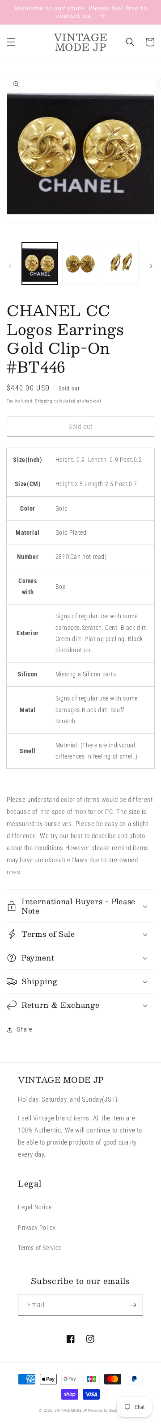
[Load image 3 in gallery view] (121, 264)
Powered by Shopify (105, 1410)
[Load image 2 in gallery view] (80, 264)
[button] (11, 42)
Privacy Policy (36, 1227)
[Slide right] (151, 266)
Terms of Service (40, 1247)
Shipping (44, 400)
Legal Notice (34, 1207)
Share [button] (24, 1029)
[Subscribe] (133, 1305)
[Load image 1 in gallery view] (40, 264)
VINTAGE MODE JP (71, 1410)
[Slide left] (10, 266)
